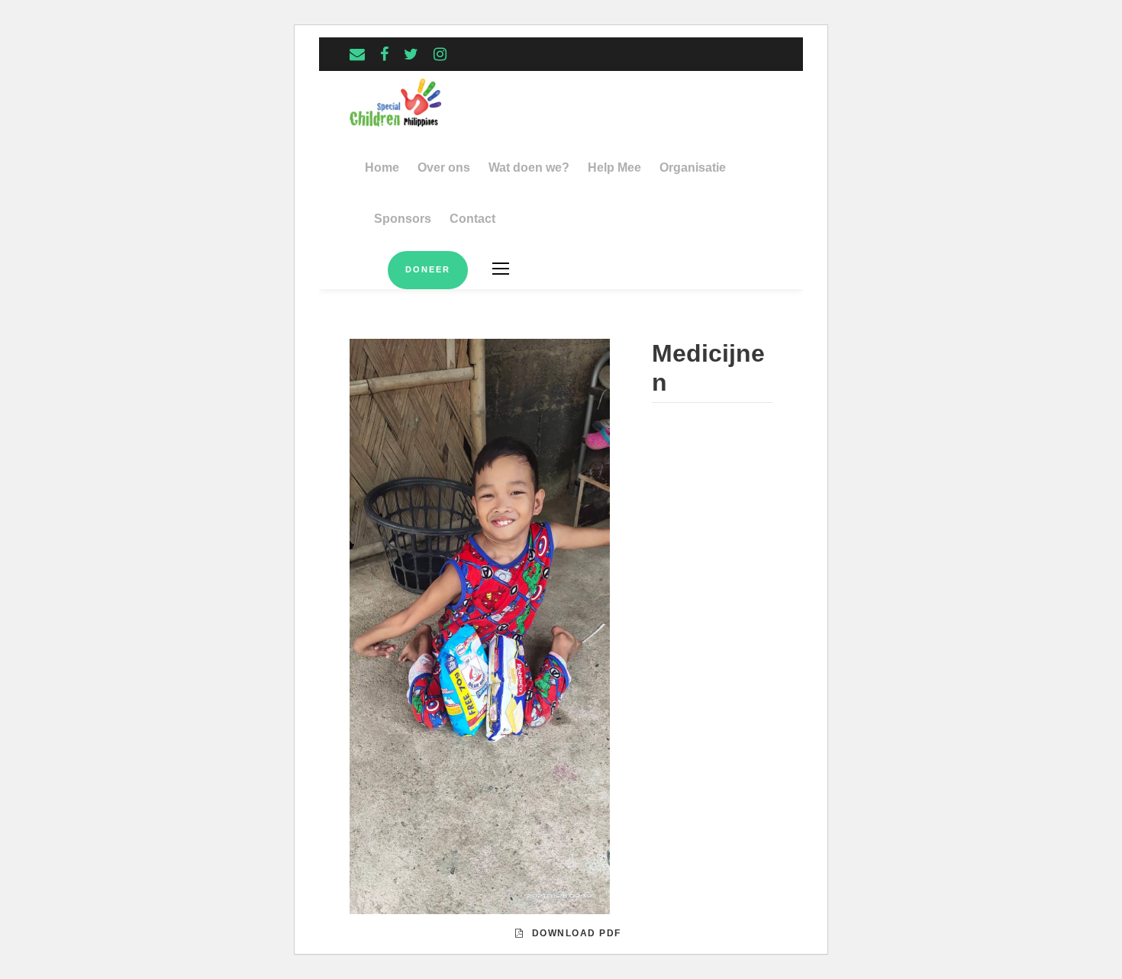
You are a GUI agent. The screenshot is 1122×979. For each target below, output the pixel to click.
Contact (472, 218)
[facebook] (384, 54)
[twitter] (411, 54)
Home (382, 167)
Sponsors (402, 218)
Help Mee (614, 167)
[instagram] (440, 54)
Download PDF (576, 933)
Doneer (427, 269)
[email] (357, 54)
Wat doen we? (528, 167)
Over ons (444, 167)
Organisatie (692, 167)
